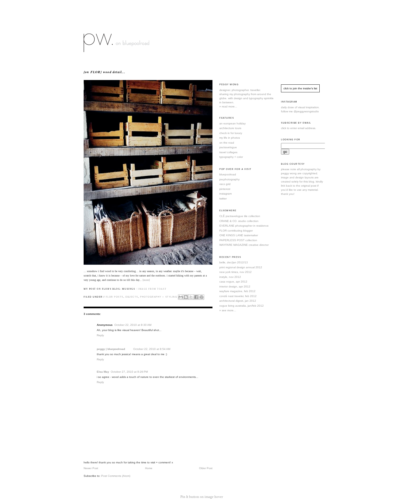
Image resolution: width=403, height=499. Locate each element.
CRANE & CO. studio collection (239, 221)
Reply (100, 335)
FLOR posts (114, 297)
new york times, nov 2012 (235, 271)
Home (148, 468)
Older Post (205, 468)
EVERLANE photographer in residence (244, 225)
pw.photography (229, 179)
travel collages (228, 152)
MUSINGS (128, 289)
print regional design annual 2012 (240, 267)
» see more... (227, 310)
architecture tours (230, 128)
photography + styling (158, 297)
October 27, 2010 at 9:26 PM (129, 371)
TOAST (161, 289)
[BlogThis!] (186, 297)
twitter (223, 198)
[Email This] (180, 297)
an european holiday (232, 123)
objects (131, 297)
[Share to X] (191, 297)
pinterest (224, 188)
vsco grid (225, 184)
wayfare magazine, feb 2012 (237, 291)
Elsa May (103, 371)
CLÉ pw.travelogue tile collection (239, 216)
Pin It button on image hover (201, 497)
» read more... (228, 106)
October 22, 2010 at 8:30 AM (132, 324)
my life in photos (229, 137)
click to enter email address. (298, 128)
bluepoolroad (227, 174)
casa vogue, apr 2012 (233, 281)
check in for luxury (230, 133)
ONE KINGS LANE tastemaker (238, 235)
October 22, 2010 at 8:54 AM (151, 348)
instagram (225, 193)
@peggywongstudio (306, 111)
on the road (226, 142)
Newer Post (91, 468)
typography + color (231, 156)
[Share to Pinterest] (201, 297)
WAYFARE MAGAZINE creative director (244, 244)
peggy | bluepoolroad (111, 348)
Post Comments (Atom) (115, 475)
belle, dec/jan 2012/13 (233, 262)
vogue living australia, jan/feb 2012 (241, 305)
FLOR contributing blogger (236, 230)
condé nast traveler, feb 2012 (238, 296)
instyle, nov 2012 (230, 276)
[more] (146, 279)
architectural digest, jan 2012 (237, 300)
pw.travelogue (228, 147)
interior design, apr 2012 (234, 286)
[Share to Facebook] (196, 297)
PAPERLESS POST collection (238, 240)
